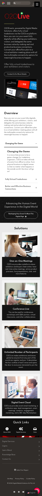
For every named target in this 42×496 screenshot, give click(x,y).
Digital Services (21, 432)
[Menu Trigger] (37, 4)
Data (35, 432)
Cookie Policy (30, 478)
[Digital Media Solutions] (3, 4)
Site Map (10, 478)
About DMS (7, 432)
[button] (17, 74)
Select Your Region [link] (22, 470)
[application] (21, 88)
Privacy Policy (19, 478)
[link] (21, 455)
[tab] (21, 143)
